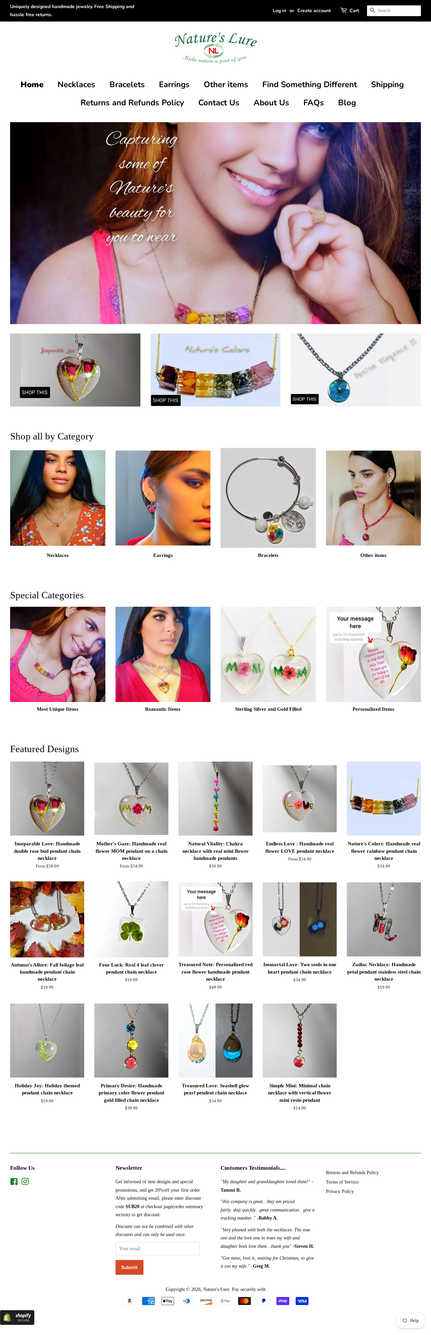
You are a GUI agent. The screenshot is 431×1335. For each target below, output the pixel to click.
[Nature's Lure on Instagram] (25, 1183)
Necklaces (76, 84)
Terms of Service (342, 1182)
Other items (226, 84)
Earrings (174, 84)
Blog (347, 102)
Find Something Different (309, 84)
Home (32, 84)
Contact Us (218, 102)
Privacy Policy (340, 1191)
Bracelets (127, 84)
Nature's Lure (216, 1289)
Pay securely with (249, 1289)
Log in (279, 10)
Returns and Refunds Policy (132, 102)
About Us (271, 102)
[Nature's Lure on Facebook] (14, 1183)
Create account (314, 10)
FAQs (313, 102)
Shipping (387, 84)
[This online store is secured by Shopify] (17, 1323)
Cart (354, 10)
